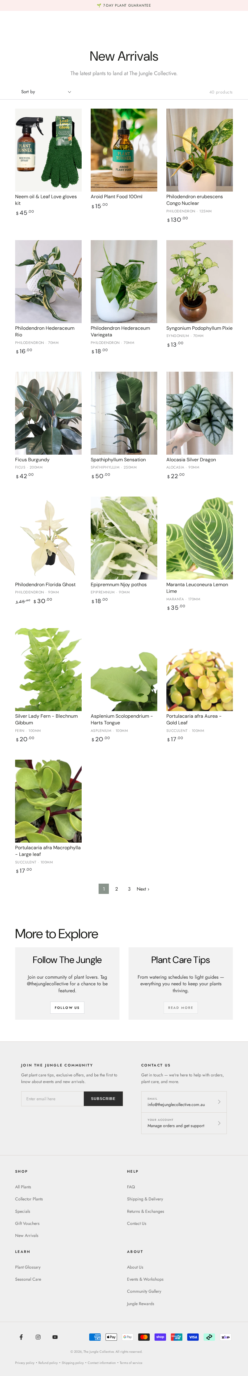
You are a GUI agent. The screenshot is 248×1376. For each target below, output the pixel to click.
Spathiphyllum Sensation (118, 459)
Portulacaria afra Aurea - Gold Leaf (194, 719)
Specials (22, 1211)
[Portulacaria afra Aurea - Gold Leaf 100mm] (199, 669)
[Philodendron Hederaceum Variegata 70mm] (124, 281)
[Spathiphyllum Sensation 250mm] (124, 413)
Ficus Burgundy (32, 459)
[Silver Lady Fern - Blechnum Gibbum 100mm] (48, 669)
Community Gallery (144, 1291)
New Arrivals (26, 1235)
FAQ (131, 1187)
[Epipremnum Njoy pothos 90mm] (124, 538)
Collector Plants (29, 1199)
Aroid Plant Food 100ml (116, 196)
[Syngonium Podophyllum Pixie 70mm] (199, 281)
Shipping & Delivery (145, 1199)
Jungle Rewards (140, 1304)
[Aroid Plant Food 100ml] (124, 150)
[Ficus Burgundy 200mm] (48, 413)
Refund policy (48, 1362)
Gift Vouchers (27, 1223)
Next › (143, 888)
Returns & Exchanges (145, 1211)
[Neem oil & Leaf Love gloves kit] (48, 150)
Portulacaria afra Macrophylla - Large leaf (48, 850)
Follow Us (67, 1007)
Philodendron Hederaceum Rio (44, 331)
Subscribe (103, 1099)
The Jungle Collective (98, 1351)
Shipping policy (73, 1362)
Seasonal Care (28, 1279)
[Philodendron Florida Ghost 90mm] (48, 538)
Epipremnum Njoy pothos (119, 584)
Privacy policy (24, 1362)
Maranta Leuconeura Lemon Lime (197, 587)
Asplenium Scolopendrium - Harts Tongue (122, 719)
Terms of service (131, 1362)
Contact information (102, 1362)
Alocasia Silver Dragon (191, 459)
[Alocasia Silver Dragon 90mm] (199, 413)
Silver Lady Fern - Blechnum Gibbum (46, 719)
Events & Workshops (145, 1279)
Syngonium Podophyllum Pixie (199, 328)
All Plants (23, 1187)
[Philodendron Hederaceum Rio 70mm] (48, 281)
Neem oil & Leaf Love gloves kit (46, 199)
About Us (135, 1267)
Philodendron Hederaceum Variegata (120, 331)
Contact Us (136, 1223)
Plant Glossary (28, 1267)
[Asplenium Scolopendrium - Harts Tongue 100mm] (124, 669)
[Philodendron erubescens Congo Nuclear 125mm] (199, 150)
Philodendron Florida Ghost (45, 584)
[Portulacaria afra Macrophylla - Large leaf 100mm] (48, 801)
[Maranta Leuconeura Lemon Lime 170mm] (199, 538)
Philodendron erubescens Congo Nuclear (194, 199)
